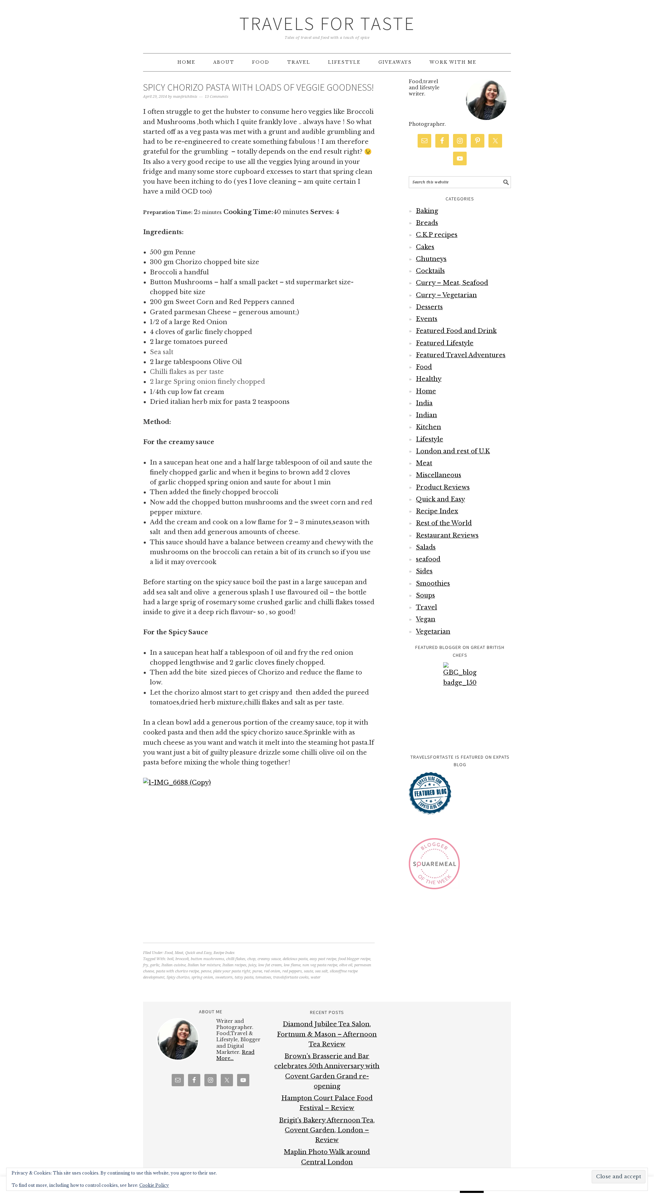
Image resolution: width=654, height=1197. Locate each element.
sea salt (321, 971)
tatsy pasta (244, 977)
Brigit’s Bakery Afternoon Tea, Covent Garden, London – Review (327, 1130)
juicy (252, 965)
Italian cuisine (173, 965)
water (316, 977)
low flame (292, 965)
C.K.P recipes (436, 235)
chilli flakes (235, 959)
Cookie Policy (154, 1185)
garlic (154, 965)
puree (257, 971)
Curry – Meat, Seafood (452, 283)
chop (251, 959)
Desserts (429, 307)
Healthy (428, 379)
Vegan (425, 619)
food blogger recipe (354, 959)
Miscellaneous (438, 475)
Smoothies (433, 583)
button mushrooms (207, 959)
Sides (424, 571)
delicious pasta (295, 959)
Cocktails (430, 271)
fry (145, 965)
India (424, 403)
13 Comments (216, 96)
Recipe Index (224, 953)
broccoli (182, 959)
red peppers (292, 971)
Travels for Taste (327, 23)
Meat (179, 953)
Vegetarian (433, 631)
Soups (425, 595)
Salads (426, 547)
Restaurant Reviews (447, 535)
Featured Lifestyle (444, 343)
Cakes (425, 247)
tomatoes (263, 977)
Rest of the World (444, 523)
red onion (272, 971)
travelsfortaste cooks (291, 977)
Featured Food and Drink (456, 331)
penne (206, 971)
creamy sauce (269, 959)
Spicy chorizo (178, 977)
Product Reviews (443, 487)
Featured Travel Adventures (460, 355)
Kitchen (428, 427)
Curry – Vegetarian (446, 295)
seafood (428, 559)
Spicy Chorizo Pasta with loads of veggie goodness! (258, 87)
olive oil (345, 965)
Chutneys (431, 259)
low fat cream (270, 965)
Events (426, 319)
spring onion (202, 977)
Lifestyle (429, 439)
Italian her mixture (204, 965)
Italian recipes (234, 965)
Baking (427, 211)
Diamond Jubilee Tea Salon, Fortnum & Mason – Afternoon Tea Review (327, 1034)
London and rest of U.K (453, 451)
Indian (426, 415)
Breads (427, 223)
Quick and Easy (198, 953)
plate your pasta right (231, 971)
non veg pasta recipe (319, 965)
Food (169, 953)
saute (308, 971)
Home (426, 391)
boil (170, 959)
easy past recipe (323, 959)
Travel (426, 607)
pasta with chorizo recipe (177, 971)
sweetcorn (224, 977)
